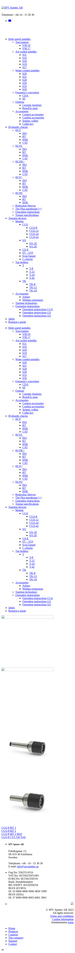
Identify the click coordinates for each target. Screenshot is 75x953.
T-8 (31, 268)
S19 (24, 64)
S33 (24, 86)
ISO (24, 133)
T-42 (32, 277)
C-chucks (27, 259)
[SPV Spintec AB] (12, 7)
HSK (25, 139)
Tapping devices (17, 218)
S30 (24, 83)
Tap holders (21, 262)
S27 (24, 67)
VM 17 (26, 48)
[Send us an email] (9, 20)
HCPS (18, 193)
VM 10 (26, 45)
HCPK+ (20, 161)
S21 (24, 76)
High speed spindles (19, 39)
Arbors (26, 296)
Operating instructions (27, 211)
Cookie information (63, 919)
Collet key (28, 123)
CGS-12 (34, 230)
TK (24, 281)
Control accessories (33, 114)
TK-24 (33, 290)
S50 (24, 89)
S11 (24, 54)
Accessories (21, 111)
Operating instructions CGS (37, 309)
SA (24, 240)
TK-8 (32, 284)
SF (23, 98)
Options (19, 101)
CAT (25, 142)
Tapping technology (26, 303)
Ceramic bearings (32, 105)
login (71, 922)
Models (19, 221)
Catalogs (13, 934)
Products (13, 931)
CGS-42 (34, 237)
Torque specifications (27, 215)
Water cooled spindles (27, 70)
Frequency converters (27, 92)
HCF (18, 130)
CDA (25, 95)
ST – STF (27, 252)
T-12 (32, 271)
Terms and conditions (62, 916)
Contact (12, 944)
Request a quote (17, 321)
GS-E (25, 249)
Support (12, 940)
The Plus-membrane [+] (28, 208)
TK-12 (33, 287)
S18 (24, 61)
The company (16, 937)
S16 (24, 57)
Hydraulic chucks (18, 127)
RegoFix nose (30, 108)
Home (11, 928)
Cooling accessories (33, 117)
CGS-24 (34, 233)
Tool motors (22, 42)
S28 (24, 79)
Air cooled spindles (26, 51)
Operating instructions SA (36, 315)
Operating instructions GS (36, 312)
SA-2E (33, 246)
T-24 (32, 274)
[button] (37, 30)
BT (24, 136)
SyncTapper (29, 255)
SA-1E (33, 243)
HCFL (19, 145)
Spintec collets (30, 120)
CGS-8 (33, 227)
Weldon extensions (32, 299)
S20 (24, 73)
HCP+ (18, 177)
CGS (25, 224)
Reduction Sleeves (25, 205)
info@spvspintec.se (28, 866)
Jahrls (11, 318)
